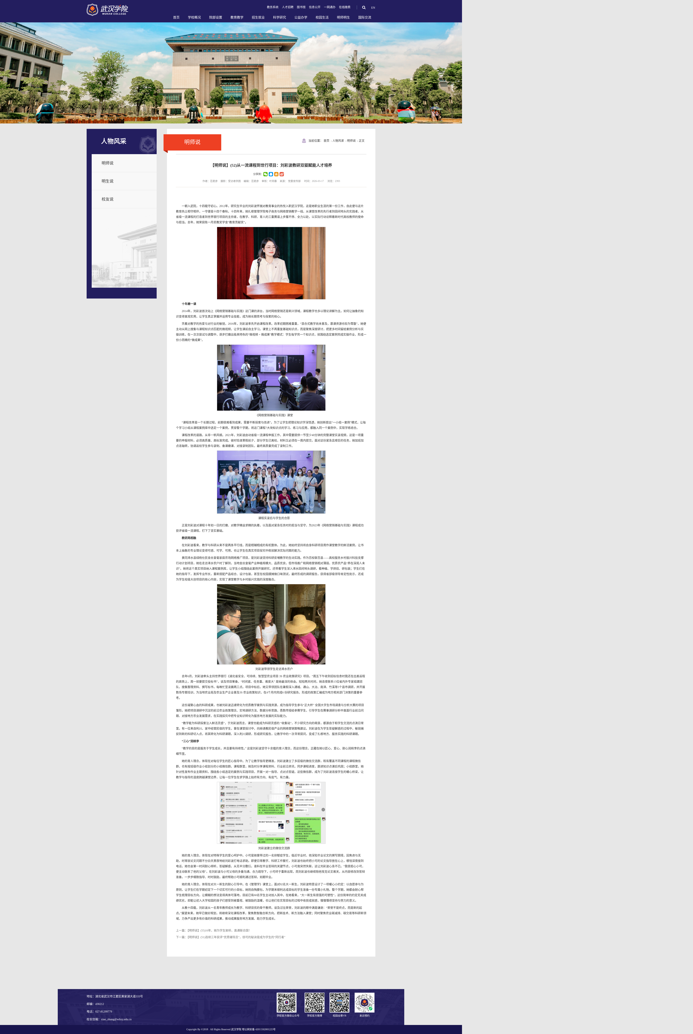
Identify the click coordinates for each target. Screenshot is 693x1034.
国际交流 (364, 17)
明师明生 (343, 17)
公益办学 (300, 17)
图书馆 (301, 7)
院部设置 (215, 17)
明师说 (108, 163)
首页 (176, 17)
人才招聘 (287, 7)
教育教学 (236, 17)
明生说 (108, 181)
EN (373, 7)
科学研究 (279, 17)
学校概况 (194, 17)
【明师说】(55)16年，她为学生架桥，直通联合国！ (219, 930)
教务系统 (272, 7)
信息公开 (315, 7)
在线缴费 (344, 7)
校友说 (108, 199)
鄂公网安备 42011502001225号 (259, 1029)
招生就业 (258, 17)
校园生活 (322, 17)
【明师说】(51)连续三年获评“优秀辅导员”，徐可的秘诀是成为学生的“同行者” (236, 937)
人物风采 (338, 140)
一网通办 (329, 7)
